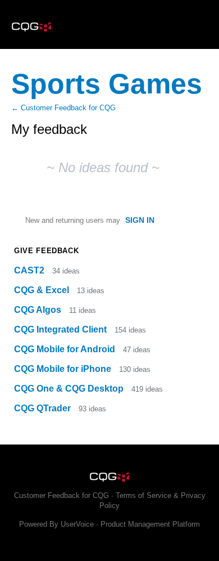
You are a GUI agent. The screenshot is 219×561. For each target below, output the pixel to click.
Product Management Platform (150, 524)
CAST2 (30, 270)
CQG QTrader (43, 408)
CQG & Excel (42, 290)
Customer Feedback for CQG (61, 495)
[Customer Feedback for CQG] (109, 24)
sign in (139, 220)
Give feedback (46, 250)
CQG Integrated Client (61, 329)
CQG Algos (38, 310)
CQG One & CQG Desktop (70, 388)
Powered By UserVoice (57, 524)
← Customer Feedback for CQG (63, 108)
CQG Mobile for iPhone (63, 369)
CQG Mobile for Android (65, 349)
